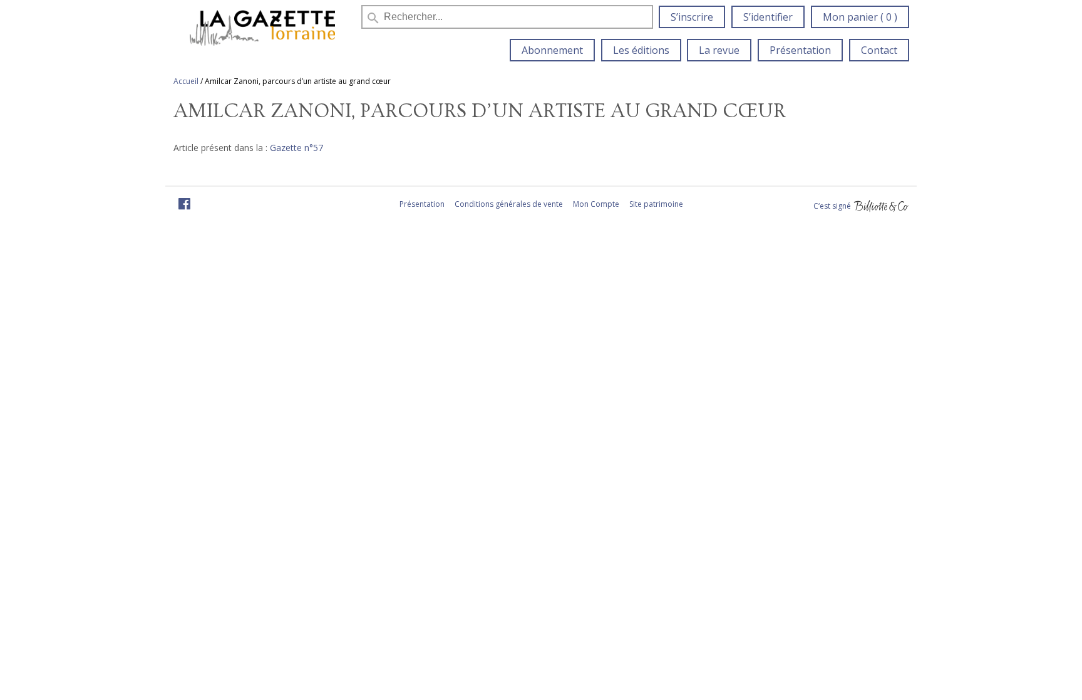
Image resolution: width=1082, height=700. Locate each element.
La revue (719, 50)
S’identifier (768, 17)
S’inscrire (692, 17)
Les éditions (641, 50)
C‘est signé (833, 206)
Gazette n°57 (296, 148)
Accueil (185, 81)
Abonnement (552, 50)
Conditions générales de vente (509, 204)
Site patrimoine (656, 204)
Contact (879, 50)
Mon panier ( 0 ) (860, 17)
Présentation (800, 50)
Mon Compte (596, 204)
